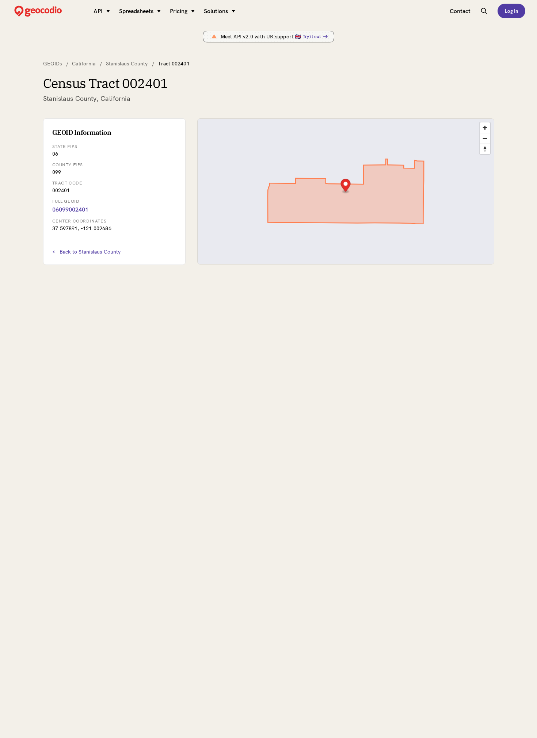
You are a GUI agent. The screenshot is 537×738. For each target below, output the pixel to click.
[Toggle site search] (484, 11)
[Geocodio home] (49, 11)
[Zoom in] (485, 127)
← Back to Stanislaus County (86, 251)
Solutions (216, 11)
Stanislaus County (127, 63)
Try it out (312, 36)
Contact (460, 11)
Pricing (178, 11)
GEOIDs (52, 63)
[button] (345, 186)
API (98, 11)
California (83, 63)
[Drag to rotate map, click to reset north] (485, 149)
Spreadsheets (136, 11)
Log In (511, 11)
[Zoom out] (485, 138)
